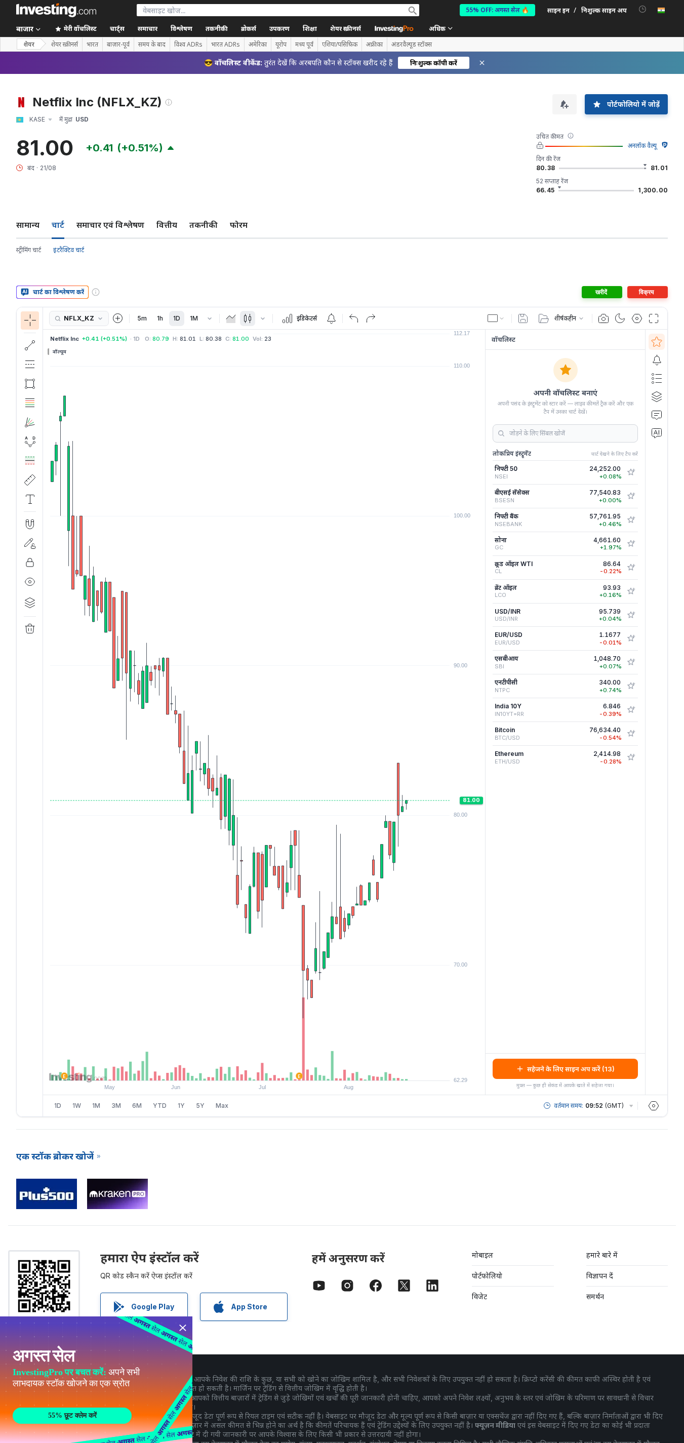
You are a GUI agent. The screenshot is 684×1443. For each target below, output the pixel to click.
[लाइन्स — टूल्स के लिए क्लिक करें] (30, 345)
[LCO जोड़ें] (631, 591)
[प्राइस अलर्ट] (331, 318)
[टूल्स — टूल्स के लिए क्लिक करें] (30, 480)
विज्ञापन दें (599, 1275)
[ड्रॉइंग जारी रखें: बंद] (30, 543)
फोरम (239, 225)
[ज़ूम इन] (250, 1067)
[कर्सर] (30, 320)
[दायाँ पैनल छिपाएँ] (482, 712)
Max (222, 1105)
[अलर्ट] (657, 360)
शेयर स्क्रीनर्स (345, 28)
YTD (160, 1105)
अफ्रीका (374, 45)
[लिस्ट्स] (657, 378)
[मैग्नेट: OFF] (30, 524)
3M (116, 1105)
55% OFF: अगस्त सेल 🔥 (497, 10)
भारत (92, 45)
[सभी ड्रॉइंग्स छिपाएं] (30, 582)
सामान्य (27, 225)
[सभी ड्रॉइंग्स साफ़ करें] (30, 629)
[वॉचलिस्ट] (657, 342)
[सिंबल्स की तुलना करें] (118, 318)
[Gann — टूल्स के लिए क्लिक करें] (30, 422)
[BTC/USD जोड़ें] (631, 734)
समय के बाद (152, 45)
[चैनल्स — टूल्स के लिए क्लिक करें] (30, 364)
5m (142, 318)
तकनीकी (203, 225)
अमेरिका (258, 45)
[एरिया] (230, 318)
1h (160, 318)
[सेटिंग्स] (653, 1105)
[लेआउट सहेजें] (523, 318)
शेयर (28, 44)
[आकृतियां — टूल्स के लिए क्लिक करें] (30, 384)
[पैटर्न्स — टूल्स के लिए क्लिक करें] (30, 441)
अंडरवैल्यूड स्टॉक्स (411, 45)
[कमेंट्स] (657, 415)
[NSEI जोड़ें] (631, 472)
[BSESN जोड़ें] (631, 496)
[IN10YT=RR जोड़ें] (631, 710)
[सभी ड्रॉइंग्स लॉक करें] (30, 562)
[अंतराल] (210, 318)
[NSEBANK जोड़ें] (631, 520)
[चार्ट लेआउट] (496, 318)
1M (194, 318)
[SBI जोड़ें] (631, 662)
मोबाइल (482, 1255)
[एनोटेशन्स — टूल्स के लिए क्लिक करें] (30, 499)
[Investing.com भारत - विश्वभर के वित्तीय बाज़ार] (56, 10)
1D (176, 318)
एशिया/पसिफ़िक (339, 45)
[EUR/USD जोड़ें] (631, 638)
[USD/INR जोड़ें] (631, 615)
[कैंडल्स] (247, 318)
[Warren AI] (657, 433)
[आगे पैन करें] (278, 1067)
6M (137, 1105)
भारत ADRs (225, 45)
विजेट (479, 1296)
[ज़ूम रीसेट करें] (291, 1067)
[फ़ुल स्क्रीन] (653, 318)
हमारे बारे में (602, 1255)
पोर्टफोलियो (487, 1275)
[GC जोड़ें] (631, 544)
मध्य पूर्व (304, 45)
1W (76, 1105)
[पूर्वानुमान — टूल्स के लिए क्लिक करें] (30, 461)
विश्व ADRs (188, 45)
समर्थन (595, 1296)
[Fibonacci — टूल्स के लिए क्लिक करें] (30, 403)
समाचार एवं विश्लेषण (110, 225)
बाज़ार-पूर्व (118, 45)
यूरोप (281, 45)
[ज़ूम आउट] (237, 1067)
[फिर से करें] (370, 318)
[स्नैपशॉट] (603, 318)
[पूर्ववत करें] (353, 318)
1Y (181, 1105)
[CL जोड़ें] (631, 567)
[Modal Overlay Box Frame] (96, 1379)
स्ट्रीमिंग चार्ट (28, 250)
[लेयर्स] (30, 602)
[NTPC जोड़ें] (631, 686)
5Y (200, 1105)
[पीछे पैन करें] (264, 1067)
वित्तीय (166, 225)
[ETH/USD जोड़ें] (631, 757)
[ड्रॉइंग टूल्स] (46, 712)
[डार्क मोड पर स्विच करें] (620, 318)
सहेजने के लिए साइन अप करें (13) (571, 1069)
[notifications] (643, 9)
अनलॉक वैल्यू (642, 145)
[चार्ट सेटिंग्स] (637, 318)
